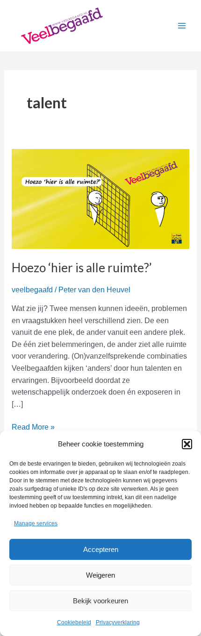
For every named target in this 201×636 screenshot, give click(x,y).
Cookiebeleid (74, 622)
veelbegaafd (32, 290)
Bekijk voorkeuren (100, 601)
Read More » (33, 428)
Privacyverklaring (118, 622)
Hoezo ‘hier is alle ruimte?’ (82, 267)
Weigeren (100, 575)
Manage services (35, 523)
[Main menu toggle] (182, 25)
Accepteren (100, 549)
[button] (187, 444)
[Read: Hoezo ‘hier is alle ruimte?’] (101, 198)
